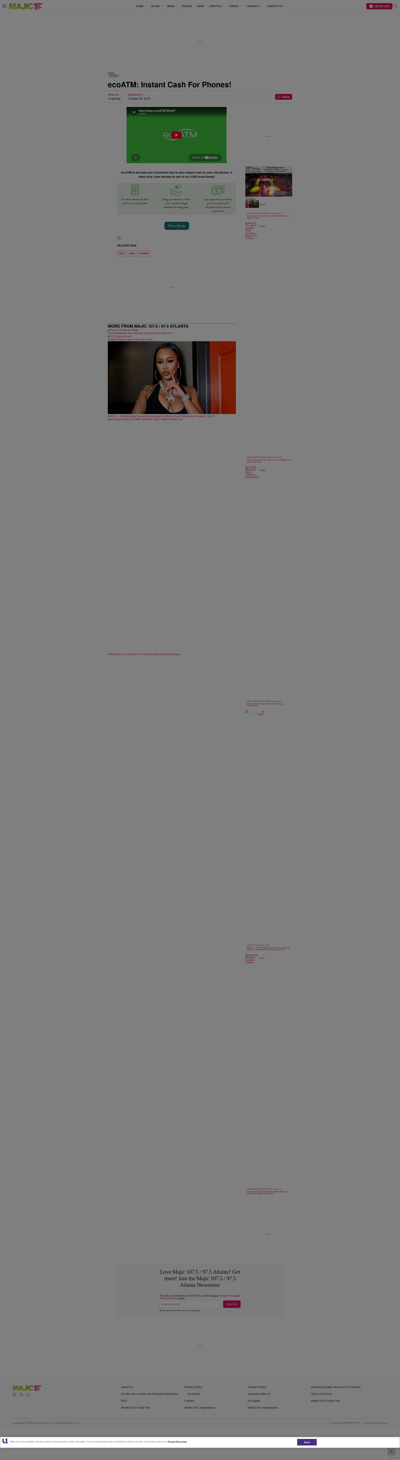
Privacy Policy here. (177, 1441)
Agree (307, 1442)
